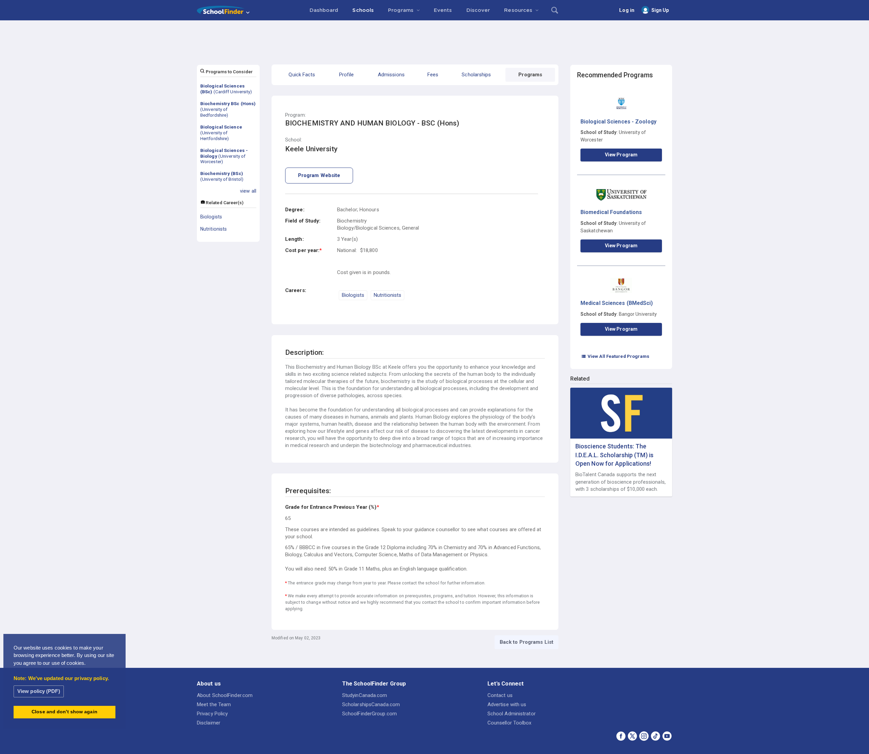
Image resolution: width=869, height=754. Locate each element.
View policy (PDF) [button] (38, 691)
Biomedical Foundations (611, 212)
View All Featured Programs (615, 356)
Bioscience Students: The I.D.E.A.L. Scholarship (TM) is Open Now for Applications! (614, 455)
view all (248, 191)
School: (293, 139)
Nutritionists (213, 229)
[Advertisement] (434, 39)
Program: (295, 115)
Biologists (211, 216)
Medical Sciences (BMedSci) (616, 303)
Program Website (319, 175)
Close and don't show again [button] (64, 711)
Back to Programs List (526, 642)
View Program (621, 154)
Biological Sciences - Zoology (618, 121)
